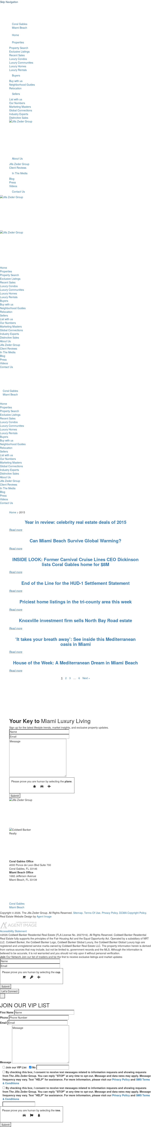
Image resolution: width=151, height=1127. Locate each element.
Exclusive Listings (19, 51)
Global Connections (20, 110)
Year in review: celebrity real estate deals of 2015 (75, 522)
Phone (4, 1017)
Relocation (15, 88)
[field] (39, 731)
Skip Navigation (9, 2)
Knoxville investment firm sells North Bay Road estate (75, 620)
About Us (17, 158)
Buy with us (15, 81)
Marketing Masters (20, 106)
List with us (15, 99)
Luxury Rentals (18, 70)
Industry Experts (18, 114)
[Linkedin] (10, 13)
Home (15, 35)
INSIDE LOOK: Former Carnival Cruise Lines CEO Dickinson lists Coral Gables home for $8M (75, 561)
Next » (86, 678)
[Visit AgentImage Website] (18, 927)
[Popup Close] (2, 996)
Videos (13, 186)
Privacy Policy (110, 913)
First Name (6, 1012)
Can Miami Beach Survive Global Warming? (75, 540)
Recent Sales (17, 55)
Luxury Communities (21, 62)
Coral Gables (19, 24)
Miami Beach (19, 27)
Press (12, 182)
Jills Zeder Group (19, 164)
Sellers (16, 94)
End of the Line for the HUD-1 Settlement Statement (75, 583)
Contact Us (18, 191)
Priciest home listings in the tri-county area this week (76, 601)
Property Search (18, 48)
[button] (10, 885)
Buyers (16, 75)
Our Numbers (17, 103)
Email (3, 1022)
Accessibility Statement (13, 931)
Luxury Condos (18, 59)
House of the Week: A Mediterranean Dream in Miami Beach (75, 662)
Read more (15, 530)
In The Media (19, 173)
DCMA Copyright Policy (132, 913)
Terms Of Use (92, 913)
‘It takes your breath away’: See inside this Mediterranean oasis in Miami (75, 641)
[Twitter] (10, 16)
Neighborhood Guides (22, 84)
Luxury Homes (17, 66)
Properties (18, 42)
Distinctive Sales (18, 117)
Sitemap (78, 913)
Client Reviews (17, 167)
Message (5, 1062)
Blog (11, 178)
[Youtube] (10, 9)
